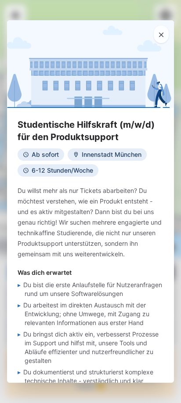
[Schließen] (161, 34)
